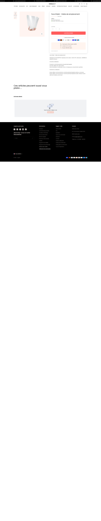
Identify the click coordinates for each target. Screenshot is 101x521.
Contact (57, 138)
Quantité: (53, 26)
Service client (58, 128)
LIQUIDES (53, 6)
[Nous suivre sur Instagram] (17, 129)
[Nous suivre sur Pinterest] (20, 129)
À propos (41, 128)
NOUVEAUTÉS (22, 6)
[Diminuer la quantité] (52, 29)
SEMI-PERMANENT (33, 6)
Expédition (58, 132)
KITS (27, 6)
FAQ (56, 130)
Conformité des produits (44, 130)
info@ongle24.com (78, 136)
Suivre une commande (60, 134)
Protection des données (44, 138)
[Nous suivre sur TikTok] (26, 129)
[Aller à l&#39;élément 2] (15, 17)
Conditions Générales (43, 132)
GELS (39, 6)
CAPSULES (48, 6)
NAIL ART (70, 6)
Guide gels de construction (61, 144)
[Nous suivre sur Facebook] (14, 129)
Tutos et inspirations (60, 146)
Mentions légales (42, 136)
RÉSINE (43, 6)
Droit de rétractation (43, 134)
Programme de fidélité (43, 142)
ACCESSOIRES (76, 6)
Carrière (40, 140)
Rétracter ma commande (45, 148)
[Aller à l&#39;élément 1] (15, 13)
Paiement (58, 136)
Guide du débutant (60, 140)
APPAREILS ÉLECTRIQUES (62, 6)
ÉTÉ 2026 (16, 6)
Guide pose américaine (60, 142)
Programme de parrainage (44, 144)
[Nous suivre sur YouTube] (23, 129)
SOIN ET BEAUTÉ (84, 6)
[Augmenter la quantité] (59, 29)
